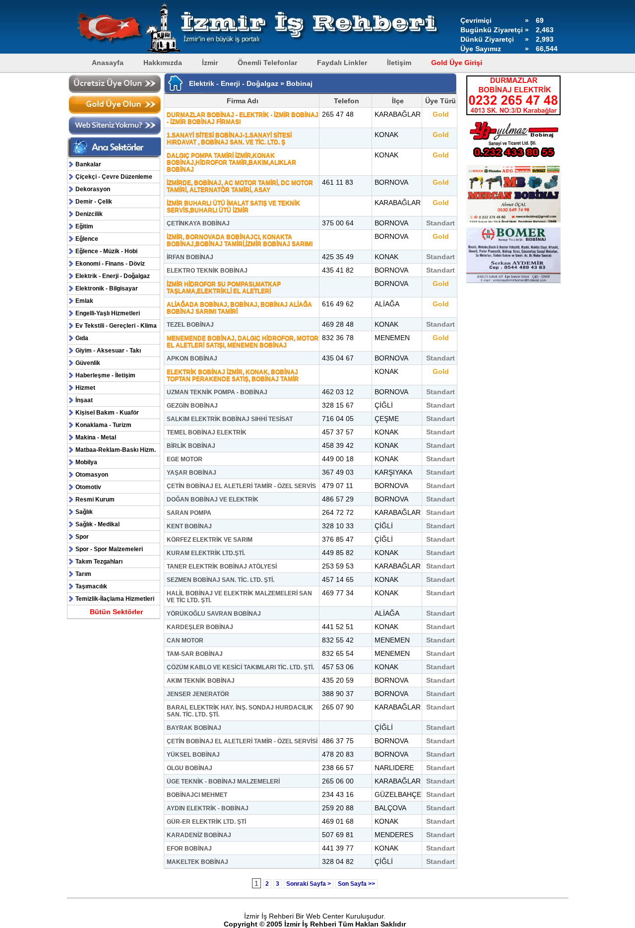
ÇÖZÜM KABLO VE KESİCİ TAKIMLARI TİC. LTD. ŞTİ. (240, 667)
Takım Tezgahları (99, 561)
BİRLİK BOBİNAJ (191, 445)
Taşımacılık (91, 586)
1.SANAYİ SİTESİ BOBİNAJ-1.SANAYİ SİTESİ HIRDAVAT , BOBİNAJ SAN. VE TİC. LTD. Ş (229, 138)
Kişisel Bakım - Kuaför (107, 412)
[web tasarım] (115, 133)
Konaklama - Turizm (103, 425)
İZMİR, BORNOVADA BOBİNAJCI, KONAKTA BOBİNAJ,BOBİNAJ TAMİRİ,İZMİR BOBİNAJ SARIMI (240, 240)
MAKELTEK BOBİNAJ (197, 861)
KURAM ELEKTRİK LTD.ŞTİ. (206, 553)
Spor (82, 536)
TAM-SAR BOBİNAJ (195, 653)
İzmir (210, 63)
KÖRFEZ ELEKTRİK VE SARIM (210, 539)
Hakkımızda (162, 63)
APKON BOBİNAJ (192, 358)
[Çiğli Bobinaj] (513, 283)
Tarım (83, 574)
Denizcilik (89, 214)
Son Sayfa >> (356, 883)
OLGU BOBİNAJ (189, 768)
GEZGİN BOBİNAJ (192, 405)
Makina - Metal (95, 437)
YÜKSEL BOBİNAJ (193, 754)
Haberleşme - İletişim (105, 375)
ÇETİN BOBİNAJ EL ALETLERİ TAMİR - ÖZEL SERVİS (241, 486)
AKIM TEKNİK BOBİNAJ (201, 680)
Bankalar (88, 164)
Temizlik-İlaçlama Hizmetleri (114, 598)
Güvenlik (87, 362)
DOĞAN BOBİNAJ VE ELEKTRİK (212, 499)
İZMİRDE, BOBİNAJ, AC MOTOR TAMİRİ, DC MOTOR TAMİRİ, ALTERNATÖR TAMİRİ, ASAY (240, 186)
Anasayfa (108, 63)
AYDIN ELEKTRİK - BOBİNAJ (208, 808)
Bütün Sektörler (116, 612)
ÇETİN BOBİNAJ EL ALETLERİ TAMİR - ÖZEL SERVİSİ (242, 741)
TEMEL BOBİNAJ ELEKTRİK (207, 432)
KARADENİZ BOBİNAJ (199, 835)
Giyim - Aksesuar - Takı (108, 350)
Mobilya (86, 462)
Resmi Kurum (95, 499)
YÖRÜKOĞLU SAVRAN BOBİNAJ (214, 613)
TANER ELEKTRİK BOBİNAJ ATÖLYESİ (222, 566)
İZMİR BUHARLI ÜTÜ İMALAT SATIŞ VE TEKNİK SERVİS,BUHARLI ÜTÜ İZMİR (233, 207)
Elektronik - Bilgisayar (106, 288)
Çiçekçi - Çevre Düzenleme (113, 176)
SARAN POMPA (189, 512)
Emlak (84, 300)
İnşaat (84, 400)
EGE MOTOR (184, 459)
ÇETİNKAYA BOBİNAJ (198, 223)
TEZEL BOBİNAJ (190, 324)
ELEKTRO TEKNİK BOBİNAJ (207, 270)
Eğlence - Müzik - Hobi (106, 251)
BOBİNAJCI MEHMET (197, 794)
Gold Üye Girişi (456, 63)
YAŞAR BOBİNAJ (191, 472)
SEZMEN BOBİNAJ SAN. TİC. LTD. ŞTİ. (220, 579)
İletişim (399, 63)
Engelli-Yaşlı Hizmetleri (107, 313)
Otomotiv (88, 487)
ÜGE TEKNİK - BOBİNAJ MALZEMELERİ (223, 781)
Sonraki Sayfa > (308, 883)
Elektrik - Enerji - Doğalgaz (112, 276)
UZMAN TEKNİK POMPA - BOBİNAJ (217, 392)
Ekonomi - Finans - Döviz (110, 263)
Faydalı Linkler (342, 63)
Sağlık (84, 511)
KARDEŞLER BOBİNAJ (200, 627)
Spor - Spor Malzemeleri (109, 549)
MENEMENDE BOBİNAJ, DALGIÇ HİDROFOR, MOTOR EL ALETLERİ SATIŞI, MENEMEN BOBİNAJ (242, 342)
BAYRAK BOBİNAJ (194, 727)
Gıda (81, 338)
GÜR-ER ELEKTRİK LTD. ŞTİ (206, 821)
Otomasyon (91, 474)
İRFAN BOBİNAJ (190, 257)
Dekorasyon (92, 189)
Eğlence (86, 238)
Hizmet (85, 387)
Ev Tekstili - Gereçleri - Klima (116, 325)
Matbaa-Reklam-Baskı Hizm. (115, 449)
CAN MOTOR (185, 640)
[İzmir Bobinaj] (513, 222)
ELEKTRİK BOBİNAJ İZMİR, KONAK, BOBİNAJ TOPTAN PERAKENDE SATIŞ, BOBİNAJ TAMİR (233, 375)
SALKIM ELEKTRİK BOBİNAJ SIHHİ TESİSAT (230, 419)
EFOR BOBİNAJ (189, 848)
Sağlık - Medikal (97, 524)
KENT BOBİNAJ (189, 526)
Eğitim (84, 226)
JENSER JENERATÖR (198, 694)
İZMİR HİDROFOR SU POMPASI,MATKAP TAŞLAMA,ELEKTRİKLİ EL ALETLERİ (224, 287)
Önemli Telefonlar (267, 63)
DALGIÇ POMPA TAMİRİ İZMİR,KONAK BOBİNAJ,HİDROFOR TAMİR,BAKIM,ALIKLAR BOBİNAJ (231, 162)
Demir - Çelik (93, 201)
